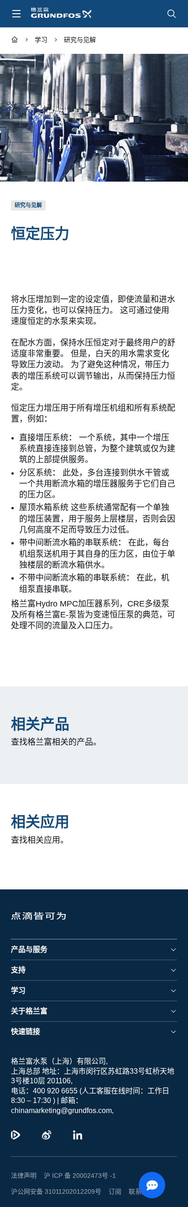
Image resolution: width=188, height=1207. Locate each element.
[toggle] (16, 14)
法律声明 (24, 1164)
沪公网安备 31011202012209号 (52, 1180)
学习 (18, 979)
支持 (18, 959)
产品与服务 (29, 938)
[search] (171, 14)
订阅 (107, 1180)
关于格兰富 (29, 1000)
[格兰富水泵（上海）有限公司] (14, 41)
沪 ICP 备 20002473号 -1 (76, 1164)
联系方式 (134, 1180)
